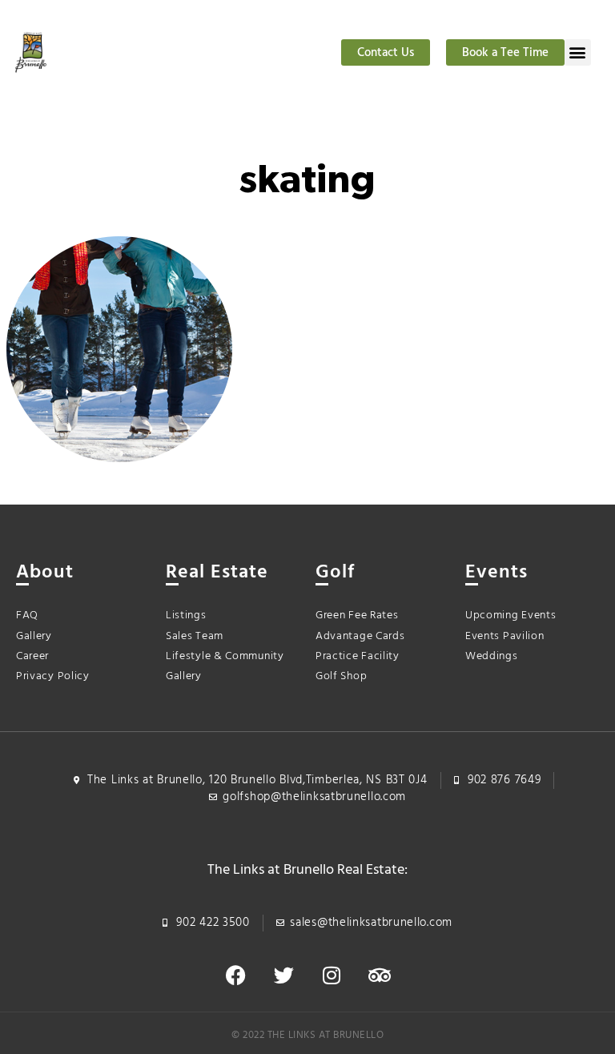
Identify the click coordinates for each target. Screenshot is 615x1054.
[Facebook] (235, 975)
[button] (578, 52)
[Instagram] (332, 975)
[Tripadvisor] (380, 975)
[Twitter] (283, 975)
